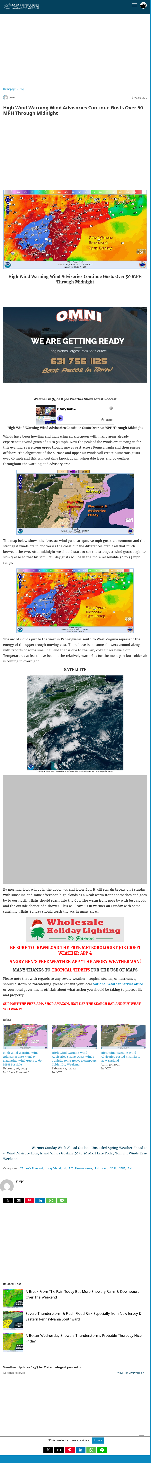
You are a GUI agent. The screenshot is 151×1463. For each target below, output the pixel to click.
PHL (97, 1168)
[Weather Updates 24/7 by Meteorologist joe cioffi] (21, 8)
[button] (8, 1200)
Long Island (53, 1168)
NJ (65, 1168)
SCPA (113, 1168)
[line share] (62, 1202)
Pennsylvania (83, 1168)
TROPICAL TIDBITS (71, 970)
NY (71, 1168)
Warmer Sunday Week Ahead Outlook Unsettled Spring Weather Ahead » (89, 1148)
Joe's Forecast (34, 1168)
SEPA (122, 1168)
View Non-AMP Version (130, 1372)
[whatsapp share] (51, 1202)
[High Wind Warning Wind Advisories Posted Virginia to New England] (123, 1048)
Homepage (9, 89)
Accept (98, 1440)
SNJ (22, 89)
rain (105, 1168)
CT (21, 1168)
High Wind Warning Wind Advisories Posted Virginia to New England (120, 1056)
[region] (75, 49)
